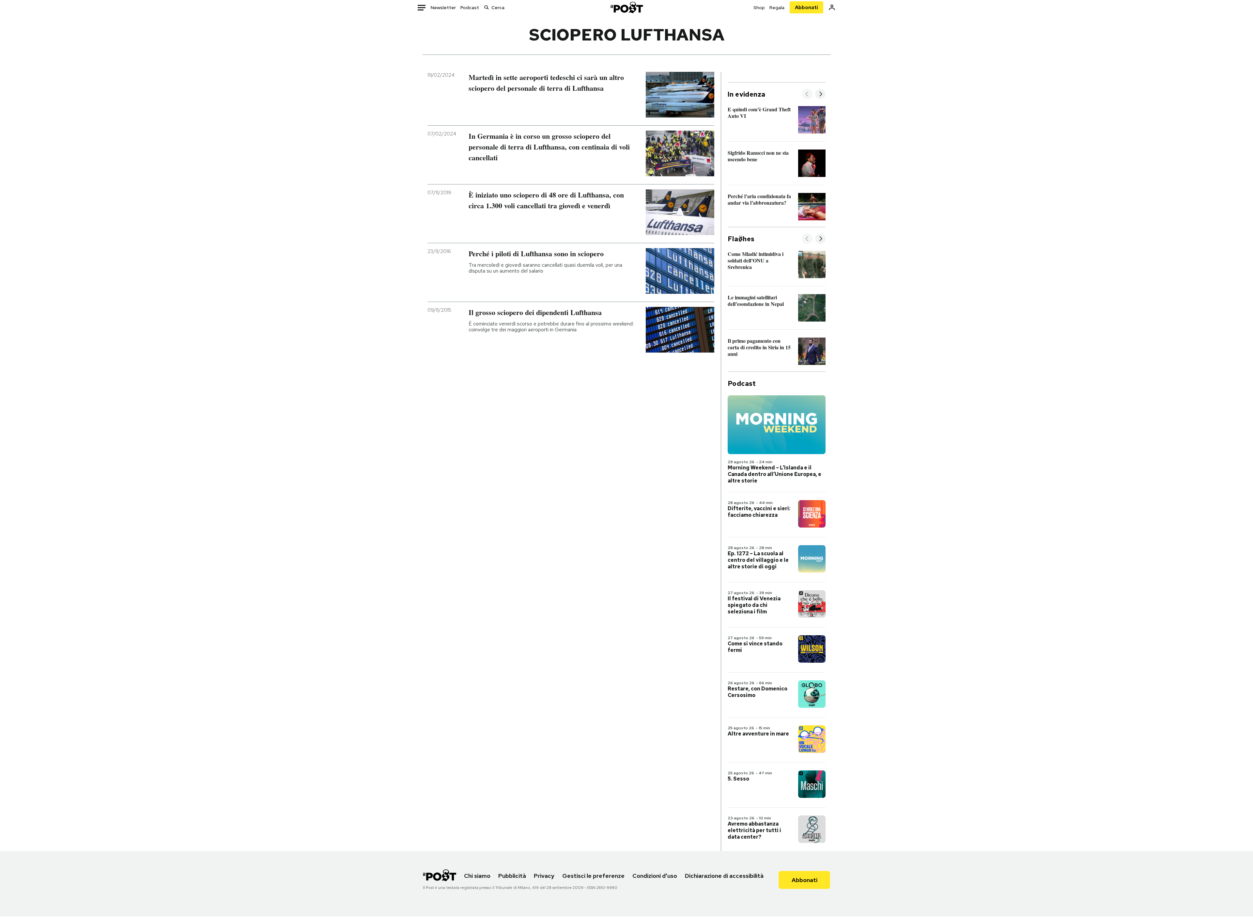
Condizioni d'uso (654, 875)
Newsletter (443, 7)
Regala (776, 7)
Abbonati (806, 7)
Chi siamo (477, 875)
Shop (759, 7)
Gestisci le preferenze (593, 875)
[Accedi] (831, 7)
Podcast (469, 7)
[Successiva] (820, 94)
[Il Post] (626, 7)
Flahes (741, 239)
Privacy (544, 875)
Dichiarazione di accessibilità (724, 875)
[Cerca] (486, 7)
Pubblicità (512, 875)
